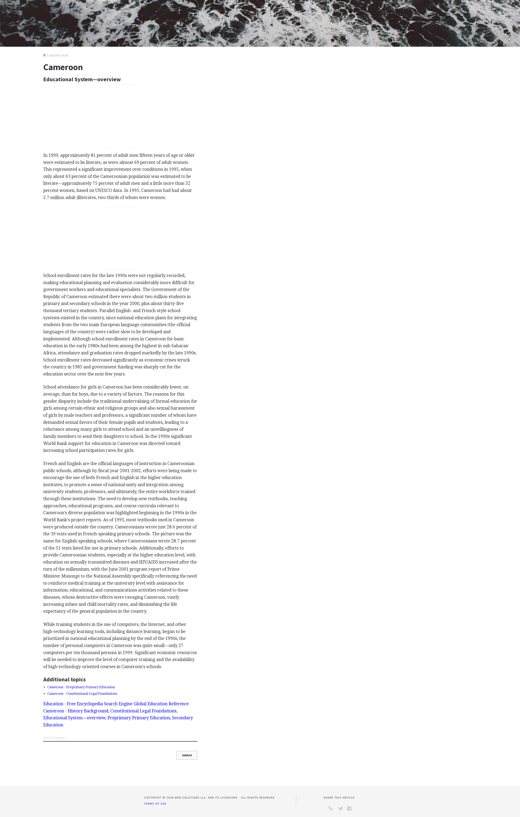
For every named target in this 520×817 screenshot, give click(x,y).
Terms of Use (155, 803)
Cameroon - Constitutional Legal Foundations (82, 694)
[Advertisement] (120, 116)
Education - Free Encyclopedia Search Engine (87, 703)
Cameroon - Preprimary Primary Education (81, 687)
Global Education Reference (161, 703)
